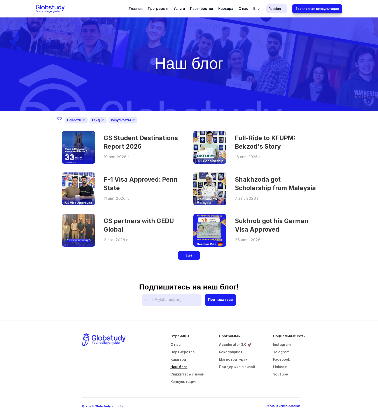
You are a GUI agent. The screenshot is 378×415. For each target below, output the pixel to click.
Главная (136, 8)
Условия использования (283, 406)
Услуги (179, 8)
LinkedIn (280, 367)
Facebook (281, 359)
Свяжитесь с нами (187, 374)
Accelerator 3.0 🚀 (235, 344)
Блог (257, 8)
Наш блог (178, 367)
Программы (158, 8)
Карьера (225, 8)
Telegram (281, 352)
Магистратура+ (233, 359)
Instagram (282, 344)
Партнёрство (201, 8)
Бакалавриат (231, 352)
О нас (243, 8)
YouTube (280, 374)
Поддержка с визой (237, 367)
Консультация (183, 381)
